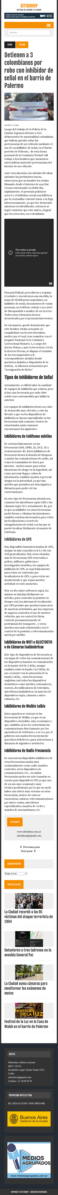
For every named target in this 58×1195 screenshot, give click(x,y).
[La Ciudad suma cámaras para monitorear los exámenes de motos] (29, 978)
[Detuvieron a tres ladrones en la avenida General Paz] (29, 945)
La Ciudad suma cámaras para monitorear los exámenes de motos (25, 988)
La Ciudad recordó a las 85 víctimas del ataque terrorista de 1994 (28, 917)
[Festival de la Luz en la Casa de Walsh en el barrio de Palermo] (29, 1016)
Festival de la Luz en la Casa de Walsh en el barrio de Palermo (26, 1024)
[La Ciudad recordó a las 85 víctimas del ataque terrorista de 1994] (29, 906)
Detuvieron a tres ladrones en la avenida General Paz (27, 952)
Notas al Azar (13, 884)
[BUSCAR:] (29, 32)
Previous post (31, 847)
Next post (26, 851)
